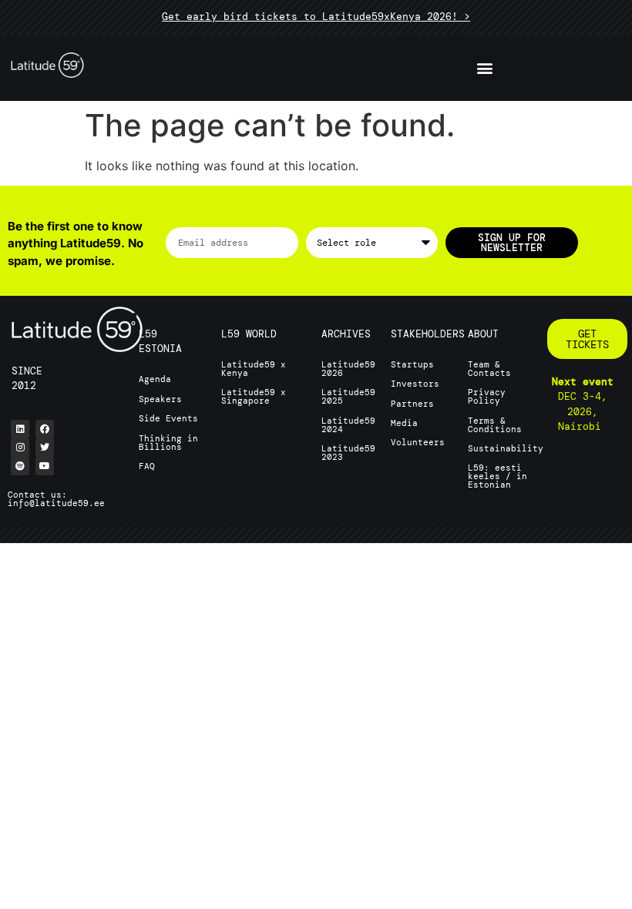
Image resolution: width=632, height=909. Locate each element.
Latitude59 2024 (348, 424)
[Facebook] (44, 429)
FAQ (147, 466)
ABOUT (483, 333)
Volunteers (418, 442)
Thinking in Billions (168, 442)
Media (404, 423)
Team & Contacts (489, 368)
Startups (412, 364)
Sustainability (505, 448)
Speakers (160, 399)
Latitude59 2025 (348, 396)
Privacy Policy (487, 396)
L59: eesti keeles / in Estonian (497, 476)
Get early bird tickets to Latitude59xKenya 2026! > (316, 16)
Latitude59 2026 (348, 368)
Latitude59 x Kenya (253, 368)
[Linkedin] (20, 429)
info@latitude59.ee (56, 503)
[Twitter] (44, 447)
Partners (412, 403)
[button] (484, 68)
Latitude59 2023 (348, 452)
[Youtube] (44, 466)
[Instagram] (20, 447)
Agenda (155, 379)
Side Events (168, 418)
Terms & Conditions (495, 424)
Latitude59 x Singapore (253, 396)
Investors (415, 383)
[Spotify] (20, 466)
